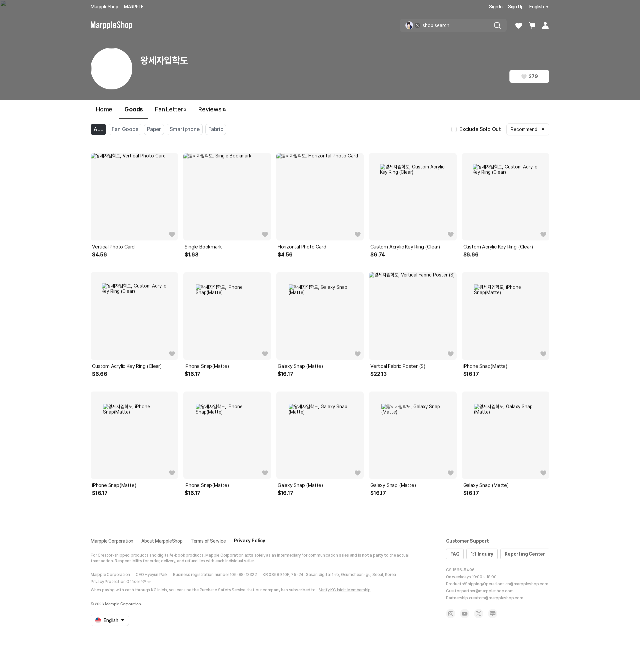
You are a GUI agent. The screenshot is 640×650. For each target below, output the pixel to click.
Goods (133, 109)
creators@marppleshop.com (496, 598)
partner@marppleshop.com (487, 591)
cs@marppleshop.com (526, 584)
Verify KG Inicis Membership (345, 590)
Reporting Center (525, 554)
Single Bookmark (203, 247)
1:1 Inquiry (482, 554)
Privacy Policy (249, 540)
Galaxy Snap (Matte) (300, 366)
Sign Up (516, 6)
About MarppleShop (162, 541)
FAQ (454, 554)
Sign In (496, 6)
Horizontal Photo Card (302, 247)
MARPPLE (134, 6)
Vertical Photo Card (113, 247)
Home (104, 109)
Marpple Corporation (112, 541)
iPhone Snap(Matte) (207, 366)
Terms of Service (208, 541)
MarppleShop (104, 6)
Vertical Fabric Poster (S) (397, 366)
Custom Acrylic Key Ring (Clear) (405, 247)
